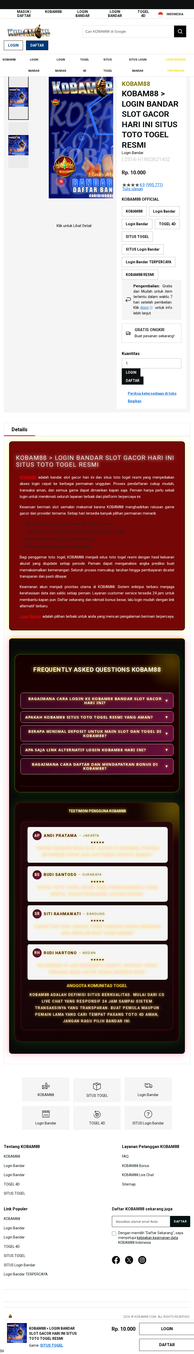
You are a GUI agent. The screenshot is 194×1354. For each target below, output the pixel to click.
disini (144, 307)
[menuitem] (9, 59)
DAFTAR (132, 381)
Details (20, 429)
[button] (18, 97)
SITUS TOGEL (97, 1096)
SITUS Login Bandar (148, 1123)
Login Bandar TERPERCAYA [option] (148, 262)
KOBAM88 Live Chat (138, 1175)
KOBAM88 (53, 12)
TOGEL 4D (143, 14)
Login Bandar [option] (164, 211)
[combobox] (134, 31)
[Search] (180, 31)
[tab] (19, 429)
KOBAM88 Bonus (135, 1165)
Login (13, 45)
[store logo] (29, 31)
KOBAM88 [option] (134, 211)
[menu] (97, 65)
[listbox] (151, 243)
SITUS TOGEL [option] (137, 237)
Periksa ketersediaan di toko (152, 393)
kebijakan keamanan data (157, 1238)
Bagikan (134, 401)
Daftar (37, 45)
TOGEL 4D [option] (167, 224)
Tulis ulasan (132, 189)
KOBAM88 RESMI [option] (140, 275)
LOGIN (131, 372)
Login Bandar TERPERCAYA (26, 1274)
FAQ (125, 1156)
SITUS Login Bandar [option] (143, 249)
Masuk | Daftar (24, 14)
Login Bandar (83, 14)
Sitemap (129, 1184)
